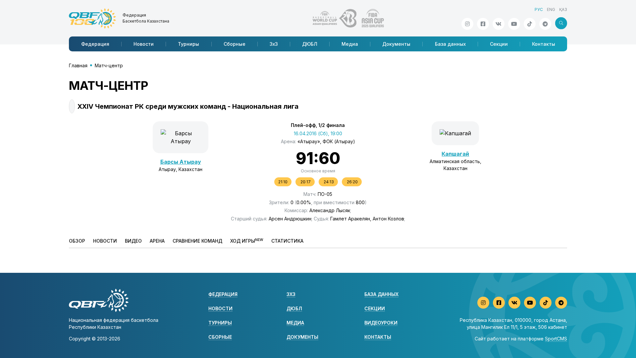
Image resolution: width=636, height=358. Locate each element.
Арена (157, 241)
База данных (450, 44)
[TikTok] (530, 24)
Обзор (77, 241)
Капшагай (455, 153)
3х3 (274, 44)
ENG (551, 9)
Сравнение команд (197, 241)
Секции (499, 44)
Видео (133, 241)
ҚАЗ (563, 9)
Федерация (95, 44)
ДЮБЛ (309, 44)
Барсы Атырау (180, 161)
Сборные (234, 44)
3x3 (291, 294)
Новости (143, 44)
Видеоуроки (381, 323)
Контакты (543, 44)
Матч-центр (109, 65)
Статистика (287, 241)
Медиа (350, 44)
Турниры (188, 44)
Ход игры (246, 241)
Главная (78, 65)
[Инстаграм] (467, 24)
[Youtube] (514, 24)
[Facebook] (483, 24)
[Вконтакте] (498, 24)
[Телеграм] (545, 24)
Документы (396, 44)
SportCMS (556, 338)
